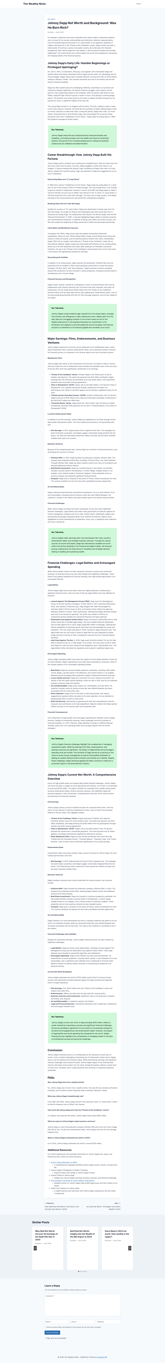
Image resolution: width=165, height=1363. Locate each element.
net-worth (51, 19)
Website (101, 1322)
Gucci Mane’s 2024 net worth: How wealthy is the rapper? (117, 1234)
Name (48, 1322)
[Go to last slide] (35, 1248)
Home (138, 4)
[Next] (129, 1248)
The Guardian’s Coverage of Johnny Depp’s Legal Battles (72, 1180)
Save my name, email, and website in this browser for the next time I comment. (74, 1327)
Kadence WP (102, 1357)
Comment (49, 1296)
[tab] (78, 1271)
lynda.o (52, 32)
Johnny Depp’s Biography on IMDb (64, 1162)
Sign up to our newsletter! (56, 1338)
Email (74, 1322)
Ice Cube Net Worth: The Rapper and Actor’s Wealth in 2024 (103, 1206)
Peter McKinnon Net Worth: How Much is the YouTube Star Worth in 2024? (62, 1206)
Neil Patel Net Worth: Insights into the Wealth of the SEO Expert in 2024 (82, 1234)
